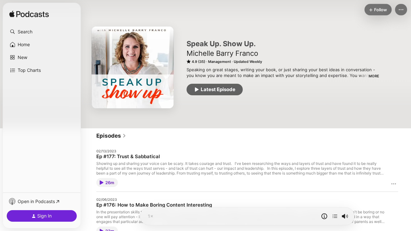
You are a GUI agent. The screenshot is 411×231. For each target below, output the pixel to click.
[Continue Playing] (335, 216)
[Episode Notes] (324, 216)
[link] (111, 135)
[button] (41, 31)
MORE (374, 76)
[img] (29, 14)
